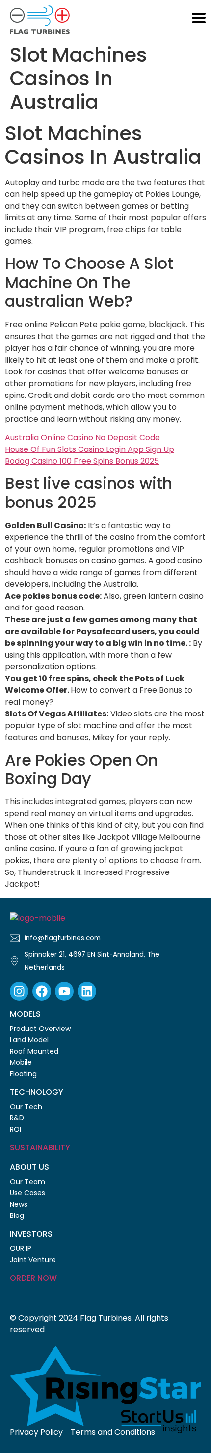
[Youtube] (64, 991)
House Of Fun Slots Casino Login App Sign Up (89, 449)
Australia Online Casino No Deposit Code (82, 437)
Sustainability (40, 1147)
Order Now (33, 1278)
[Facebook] (41, 991)
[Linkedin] (87, 991)
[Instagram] (19, 991)
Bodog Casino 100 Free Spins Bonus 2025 (82, 461)
